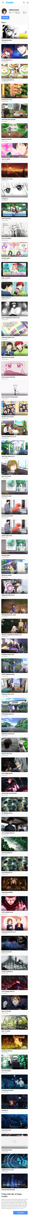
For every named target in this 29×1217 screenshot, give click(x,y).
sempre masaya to (7, 971)
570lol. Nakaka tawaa (8, 674)
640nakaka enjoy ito (8, 714)
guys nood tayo (6, 476)
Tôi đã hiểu (20, 1212)
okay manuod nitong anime (10, 397)
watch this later (6, 218)
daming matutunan (7, 516)
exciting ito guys (7, 496)
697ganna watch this (8, 654)
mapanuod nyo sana (8, 1169)
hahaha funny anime (8, 416)
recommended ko (7, 852)
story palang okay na (8, 833)
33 (16, 12)
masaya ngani (6, 258)
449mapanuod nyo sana (9, 615)
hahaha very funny (7, 179)
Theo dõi (5, 17)
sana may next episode (8, 119)
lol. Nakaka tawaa (7, 813)
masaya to (5, 199)
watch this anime (7, 1150)
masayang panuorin (7, 1090)
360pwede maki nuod (8, 595)
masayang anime (7, 40)
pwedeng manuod (7, 1051)
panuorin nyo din (7, 139)
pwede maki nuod (7, 535)
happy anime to (6, 298)
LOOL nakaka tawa (7, 912)
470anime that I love (8, 694)
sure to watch (6, 159)
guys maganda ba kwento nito (11, 317)
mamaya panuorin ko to (9, 436)
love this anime (6, 1070)
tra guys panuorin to (8, 80)
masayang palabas (7, 892)
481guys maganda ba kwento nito (12, 634)
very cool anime (6, 238)
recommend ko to (7, 60)
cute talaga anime (7, 773)
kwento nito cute (7, 99)
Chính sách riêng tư (19, 1208)
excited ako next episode (9, 793)
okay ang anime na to (8, 337)
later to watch (6, 278)
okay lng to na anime (8, 357)
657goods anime (7, 575)
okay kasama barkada (8, 377)
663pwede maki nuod (8, 734)
